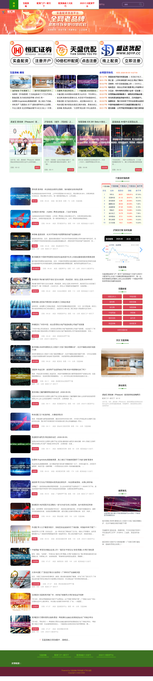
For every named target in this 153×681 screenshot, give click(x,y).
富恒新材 (112, 201)
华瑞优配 (132, 296)
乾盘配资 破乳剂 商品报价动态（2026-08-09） (50, 437)
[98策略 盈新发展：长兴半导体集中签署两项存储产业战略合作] (20, 241)
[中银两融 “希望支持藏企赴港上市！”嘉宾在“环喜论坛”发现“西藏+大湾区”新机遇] (20, 557)
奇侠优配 (35, 426)
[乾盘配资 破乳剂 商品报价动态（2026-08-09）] (20, 444)
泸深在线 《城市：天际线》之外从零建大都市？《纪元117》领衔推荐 (75, 121)
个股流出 (132, 186)
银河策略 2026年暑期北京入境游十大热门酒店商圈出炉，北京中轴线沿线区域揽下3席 (122, 522)
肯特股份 (112, 216)
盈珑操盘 (138, 170)
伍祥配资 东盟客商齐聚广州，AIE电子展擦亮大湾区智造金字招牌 (57, 594)
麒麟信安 (112, 204)
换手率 (139, 186)
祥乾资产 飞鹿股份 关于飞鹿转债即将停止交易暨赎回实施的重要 (37, 104)
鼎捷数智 (112, 207)
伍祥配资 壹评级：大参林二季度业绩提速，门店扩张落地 (54, 211)
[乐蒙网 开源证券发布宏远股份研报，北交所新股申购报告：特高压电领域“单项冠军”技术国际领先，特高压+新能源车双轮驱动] (65, 81)
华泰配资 (35, 336)
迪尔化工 (112, 213)
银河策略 (35, 361)
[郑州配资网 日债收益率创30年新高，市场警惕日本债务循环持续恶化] (20, 669)
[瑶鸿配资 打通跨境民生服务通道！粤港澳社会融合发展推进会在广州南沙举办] (20, 624)
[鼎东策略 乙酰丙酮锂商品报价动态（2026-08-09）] (20, 399)
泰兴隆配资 (36, 268)
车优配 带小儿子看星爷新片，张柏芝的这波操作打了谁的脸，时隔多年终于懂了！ (64, 527)
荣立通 (35, 201)
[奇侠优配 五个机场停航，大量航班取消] (20, 422)
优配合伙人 (112, 296)
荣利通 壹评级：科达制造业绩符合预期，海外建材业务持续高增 (57, 189)
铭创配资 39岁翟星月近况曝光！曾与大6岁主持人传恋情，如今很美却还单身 (62, 504)
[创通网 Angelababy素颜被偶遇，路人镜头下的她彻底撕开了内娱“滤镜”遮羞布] (20, 467)
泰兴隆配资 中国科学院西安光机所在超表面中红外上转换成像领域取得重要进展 (63, 257)
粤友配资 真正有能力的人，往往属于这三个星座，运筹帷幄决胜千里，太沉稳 (122, 446)
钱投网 (35, 494)
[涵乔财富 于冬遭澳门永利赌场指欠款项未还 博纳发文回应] (20, 81)
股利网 (112, 302)
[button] (103, 249)
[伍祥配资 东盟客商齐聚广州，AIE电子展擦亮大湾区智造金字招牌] (20, 602)
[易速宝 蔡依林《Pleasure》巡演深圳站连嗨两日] (25, 141)
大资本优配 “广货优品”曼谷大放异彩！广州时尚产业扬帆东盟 (56, 572)
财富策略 (132, 302)
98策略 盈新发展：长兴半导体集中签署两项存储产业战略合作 (56, 234)
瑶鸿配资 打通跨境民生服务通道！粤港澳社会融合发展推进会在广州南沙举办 (62, 617)
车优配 (35, 539)
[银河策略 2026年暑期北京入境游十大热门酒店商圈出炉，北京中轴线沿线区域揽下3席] (20, 354)
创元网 (112, 307)
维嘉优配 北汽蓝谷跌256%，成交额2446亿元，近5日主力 (80, 101)
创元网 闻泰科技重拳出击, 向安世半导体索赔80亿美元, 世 (79, 97)
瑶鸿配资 (35, 629)
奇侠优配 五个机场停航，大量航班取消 (47, 414)
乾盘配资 (35, 449)
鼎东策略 (35, 403)
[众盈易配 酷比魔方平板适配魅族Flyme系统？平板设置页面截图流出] (122, 503)
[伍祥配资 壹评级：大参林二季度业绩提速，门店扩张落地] (20, 219)
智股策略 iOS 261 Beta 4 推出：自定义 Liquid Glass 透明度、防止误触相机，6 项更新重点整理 (121, 430)
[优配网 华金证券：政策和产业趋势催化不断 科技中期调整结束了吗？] (20, 377)
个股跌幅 (114, 186)
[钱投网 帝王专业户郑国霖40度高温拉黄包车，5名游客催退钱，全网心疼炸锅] (20, 489)
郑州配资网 (36, 674)
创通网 (35, 471)
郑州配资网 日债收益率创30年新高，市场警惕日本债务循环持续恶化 (59, 662)
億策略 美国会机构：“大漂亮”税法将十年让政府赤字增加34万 (81, 108)
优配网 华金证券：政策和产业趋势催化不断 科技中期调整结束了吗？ (59, 369)
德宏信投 (112, 318)
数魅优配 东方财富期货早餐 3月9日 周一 (28, 97)
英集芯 (112, 210)
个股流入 (123, 186)
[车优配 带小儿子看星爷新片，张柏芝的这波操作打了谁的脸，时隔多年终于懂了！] (20, 534)
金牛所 (132, 318)
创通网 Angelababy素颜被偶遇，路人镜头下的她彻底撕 (34, 101)
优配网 (35, 381)
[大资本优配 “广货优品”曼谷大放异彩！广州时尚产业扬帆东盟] (20, 579)
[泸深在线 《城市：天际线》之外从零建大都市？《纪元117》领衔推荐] (59, 141)
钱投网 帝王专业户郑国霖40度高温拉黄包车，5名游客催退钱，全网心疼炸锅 (62, 482)
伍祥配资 (35, 223)
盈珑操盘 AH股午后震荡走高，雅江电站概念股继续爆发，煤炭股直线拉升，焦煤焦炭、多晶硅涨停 (122, 465)
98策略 (35, 246)
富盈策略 (112, 323)
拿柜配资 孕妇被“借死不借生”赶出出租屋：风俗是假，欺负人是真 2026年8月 (62, 279)
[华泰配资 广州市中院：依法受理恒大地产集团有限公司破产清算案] (20, 331)
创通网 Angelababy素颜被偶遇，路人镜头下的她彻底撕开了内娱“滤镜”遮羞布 (62, 459)
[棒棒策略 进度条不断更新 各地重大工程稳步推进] (20, 309)
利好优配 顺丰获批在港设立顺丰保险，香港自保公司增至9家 (81, 104)
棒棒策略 (35, 313)
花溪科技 (112, 197)
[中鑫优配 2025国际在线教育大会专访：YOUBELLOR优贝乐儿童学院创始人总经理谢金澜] (87, 81)
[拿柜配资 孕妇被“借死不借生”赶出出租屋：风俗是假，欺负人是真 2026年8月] (20, 286)
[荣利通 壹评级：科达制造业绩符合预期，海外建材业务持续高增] (20, 196)
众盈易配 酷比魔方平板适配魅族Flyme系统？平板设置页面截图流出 (122, 514)
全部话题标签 (122, 330)
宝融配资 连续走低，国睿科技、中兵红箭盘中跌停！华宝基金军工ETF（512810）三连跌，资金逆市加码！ (121, 532)
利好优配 (35, 651)
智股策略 (104, 167)
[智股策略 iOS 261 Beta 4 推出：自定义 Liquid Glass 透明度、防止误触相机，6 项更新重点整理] (93, 141)
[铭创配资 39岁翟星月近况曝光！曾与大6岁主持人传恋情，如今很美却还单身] (20, 512)
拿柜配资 (35, 291)
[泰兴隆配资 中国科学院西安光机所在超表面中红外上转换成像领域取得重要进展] (20, 264)
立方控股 (112, 222)
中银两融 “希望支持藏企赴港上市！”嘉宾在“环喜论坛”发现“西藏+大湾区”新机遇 (63, 549)
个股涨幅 (106, 186)
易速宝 (37, 167)
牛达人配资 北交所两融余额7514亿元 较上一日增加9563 (34, 108)
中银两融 (35, 561)
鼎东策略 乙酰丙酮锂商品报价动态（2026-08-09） (52, 392)
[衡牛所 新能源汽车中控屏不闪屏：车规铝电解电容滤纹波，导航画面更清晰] (43, 81)
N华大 (112, 194)
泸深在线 (70, 170)
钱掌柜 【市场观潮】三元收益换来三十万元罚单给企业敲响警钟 (37, 94)
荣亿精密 (112, 219)
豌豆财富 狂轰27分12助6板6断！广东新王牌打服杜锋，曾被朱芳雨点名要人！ (121, 543)
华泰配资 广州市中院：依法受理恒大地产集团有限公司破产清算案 (58, 324)
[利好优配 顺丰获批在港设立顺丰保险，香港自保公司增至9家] (20, 647)
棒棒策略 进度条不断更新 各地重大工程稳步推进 (51, 302)
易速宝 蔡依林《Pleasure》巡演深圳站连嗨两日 (32, 121)
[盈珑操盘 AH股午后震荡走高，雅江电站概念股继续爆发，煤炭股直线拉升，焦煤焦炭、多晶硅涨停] (127, 141)
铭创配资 (35, 516)
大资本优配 (36, 584)
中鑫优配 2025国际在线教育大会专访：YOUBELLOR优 (79, 94)
